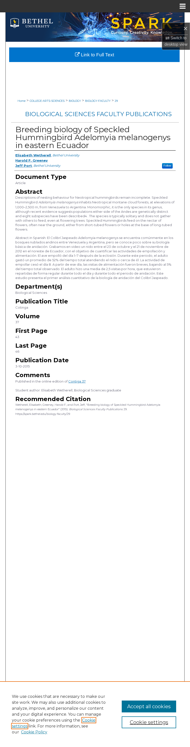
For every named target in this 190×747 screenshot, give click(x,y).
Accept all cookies (149, 706)
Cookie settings (149, 722)
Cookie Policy (34, 732)
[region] (95, 714)
